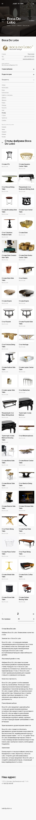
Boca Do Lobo (26, 25)
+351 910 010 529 (29, 56)
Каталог (14, 25)
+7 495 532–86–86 (7, 783)
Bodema (31, 20)
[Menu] (2, 3)
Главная (8, 25)
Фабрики (19, 25)
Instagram (4, 131)
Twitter (3, 129)
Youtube (4, 136)
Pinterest (4, 134)
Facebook (4, 127)
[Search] (33, 4)
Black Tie (3, 20)
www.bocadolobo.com (28, 59)
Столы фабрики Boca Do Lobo (18, 142)
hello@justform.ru (7, 808)
